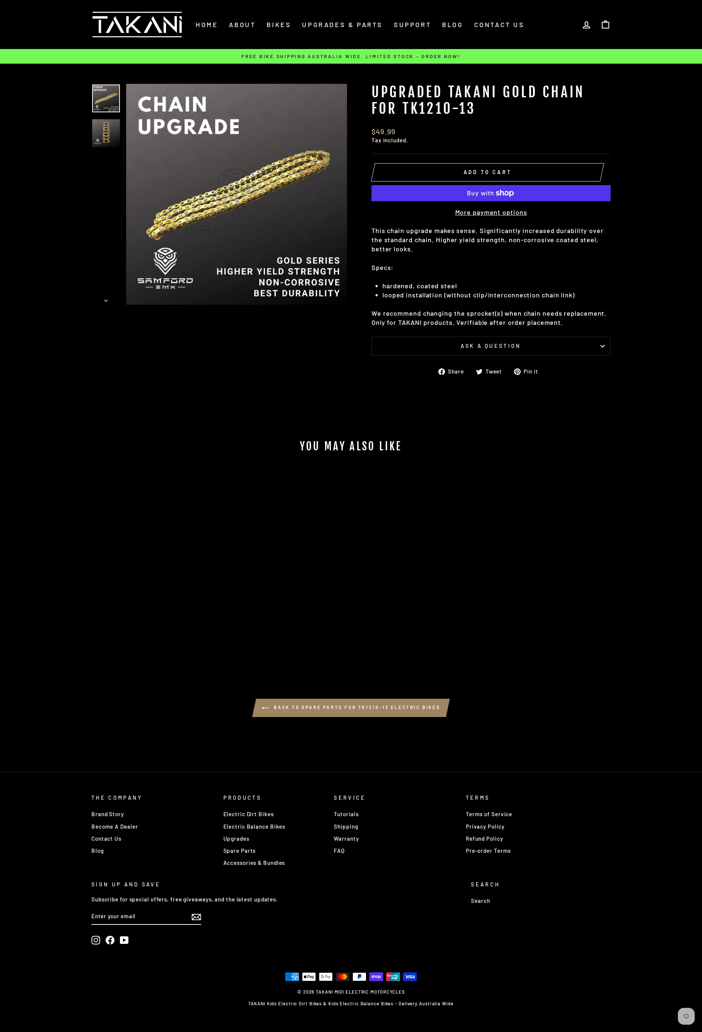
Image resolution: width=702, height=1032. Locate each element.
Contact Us (106, 838)
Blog (452, 24)
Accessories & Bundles (254, 862)
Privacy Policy (485, 826)
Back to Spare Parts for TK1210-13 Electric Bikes (356, 707)
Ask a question (491, 346)
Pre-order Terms (488, 850)
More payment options (491, 212)
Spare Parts (239, 850)
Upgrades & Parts (342, 24)
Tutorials (346, 814)
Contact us (499, 24)
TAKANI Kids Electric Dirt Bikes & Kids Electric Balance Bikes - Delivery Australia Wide (350, 1003)
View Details (153, 632)
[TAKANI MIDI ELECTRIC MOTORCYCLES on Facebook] (110, 940)
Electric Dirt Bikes (248, 814)
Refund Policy (484, 838)
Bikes (279, 24)
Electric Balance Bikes (254, 826)
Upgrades (236, 838)
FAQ (339, 850)
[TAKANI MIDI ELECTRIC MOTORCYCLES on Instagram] (95, 940)
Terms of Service (489, 814)
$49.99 (153, 615)
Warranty (346, 838)
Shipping (346, 826)
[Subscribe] (196, 917)
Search (480, 900)
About (242, 24)
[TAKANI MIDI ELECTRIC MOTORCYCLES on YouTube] (124, 940)
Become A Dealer (114, 826)
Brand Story (107, 814)
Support (412, 24)
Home (207, 24)
